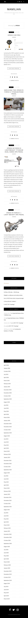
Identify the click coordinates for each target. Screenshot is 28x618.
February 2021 (7, 528)
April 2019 (6, 595)
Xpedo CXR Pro (14, 35)
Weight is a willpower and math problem (13, 295)
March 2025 (7, 380)
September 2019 (8, 580)
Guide (11, 87)
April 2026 (6, 365)
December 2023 (7, 423)
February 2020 (7, 565)
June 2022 (6, 479)
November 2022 (8, 463)
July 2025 (6, 374)
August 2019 (7, 583)
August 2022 (7, 472)
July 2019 (6, 586)
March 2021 (7, 525)
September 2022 (8, 469)
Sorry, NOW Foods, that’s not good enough (14, 298)
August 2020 (7, 546)
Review (11, 32)
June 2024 (6, 408)
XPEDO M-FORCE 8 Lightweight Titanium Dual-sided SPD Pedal (14, 150)
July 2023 (6, 439)
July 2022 (6, 475)
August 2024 (7, 402)
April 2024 (6, 414)
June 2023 (6, 442)
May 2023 (6, 445)
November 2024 (8, 392)
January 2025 (7, 386)
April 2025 (6, 377)
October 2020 (7, 540)
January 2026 (7, 368)
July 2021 (6, 512)
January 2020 (7, 568)
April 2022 (6, 485)
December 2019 (7, 571)
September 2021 (8, 506)
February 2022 (7, 491)
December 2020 (7, 534)
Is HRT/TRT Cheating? (9, 304)
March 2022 (7, 488)
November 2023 (8, 426)
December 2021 (7, 497)
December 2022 (7, 460)
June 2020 (6, 552)
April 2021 (6, 522)
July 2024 (6, 405)
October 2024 (7, 396)
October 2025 (7, 371)
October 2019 (7, 577)
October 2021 (7, 503)
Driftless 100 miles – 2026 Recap (11, 292)
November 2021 (8, 500)
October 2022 (7, 466)
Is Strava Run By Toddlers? (10, 301)
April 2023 (6, 448)
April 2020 (6, 558)
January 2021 (7, 531)
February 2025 (7, 383)
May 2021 (6, 518)
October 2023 (7, 429)
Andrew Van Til (15, 80)
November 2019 (8, 574)
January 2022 (7, 494)
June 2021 (6, 515)
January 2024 (7, 420)
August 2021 (7, 509)
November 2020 (8, 537)
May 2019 (6, 592)
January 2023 (7, 457)
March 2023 (7, 451)
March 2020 (7, 562)
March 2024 (7, 417)
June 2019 (6, 589)
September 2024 (8, 399)
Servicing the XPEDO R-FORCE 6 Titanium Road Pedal (14, 92)
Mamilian (14, 9)
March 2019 (7, 598)
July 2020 (6, 549)
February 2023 (7, 454)
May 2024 (6, 411)
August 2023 (7, 435)
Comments (14, 73)
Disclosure (6, 283)
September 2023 (8, 432)
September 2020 (8, 543)
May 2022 (6, 482)
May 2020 (6, 555)
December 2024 (7, 389)
